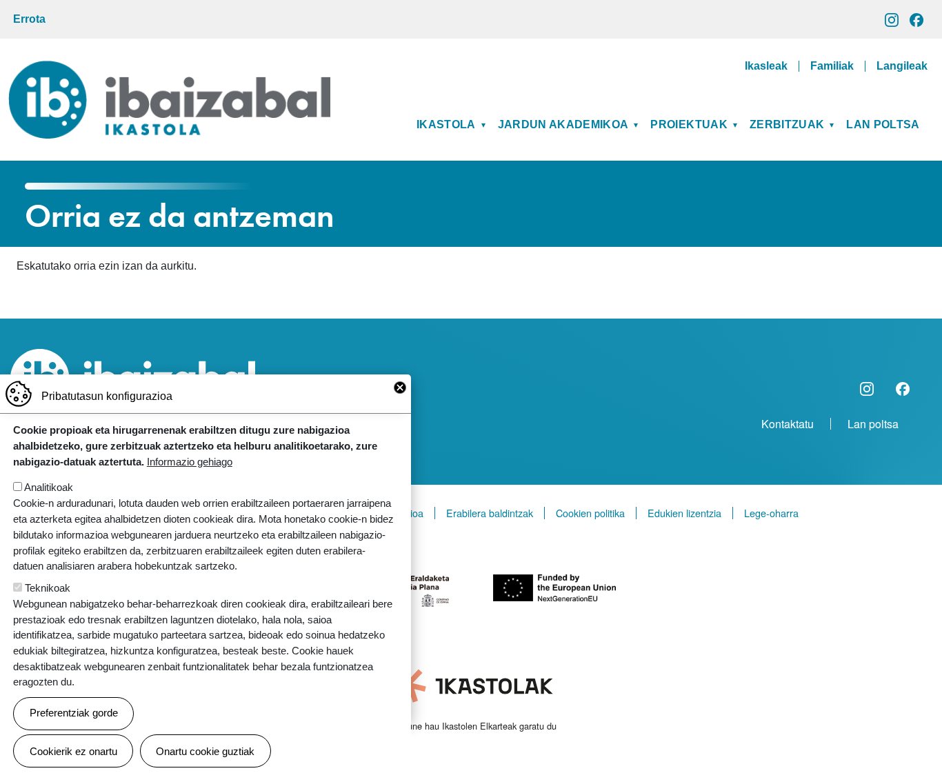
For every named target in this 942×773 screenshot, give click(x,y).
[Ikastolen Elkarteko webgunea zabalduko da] (471, 685)
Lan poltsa (882, 124)
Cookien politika (590, 513)
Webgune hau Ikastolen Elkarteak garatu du (471, 725)
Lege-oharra (771, 513)
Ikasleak (766, 66)
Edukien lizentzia (684, 513)
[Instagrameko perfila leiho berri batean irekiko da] (892, 19)
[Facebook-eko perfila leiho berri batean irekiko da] (916, 19)
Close (400, 387)
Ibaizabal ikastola (169, 71)
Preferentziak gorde (74, 713)
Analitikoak (48, 487)
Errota (29, 19)
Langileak (902, 66)
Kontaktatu (787, 424)
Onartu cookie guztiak (205, 750)
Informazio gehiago (189, 461)
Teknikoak (47, 588)
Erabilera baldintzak (489, 513)
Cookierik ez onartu (73, 750)
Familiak (832, 66)
